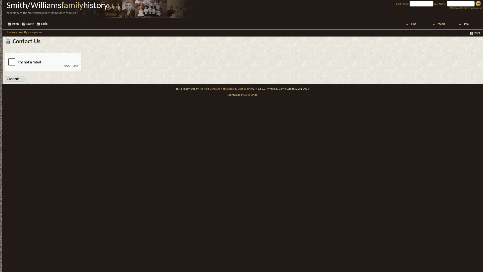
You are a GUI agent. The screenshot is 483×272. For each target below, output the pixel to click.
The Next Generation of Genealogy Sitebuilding (225, 89)
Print (477, 33)
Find (413, 24)
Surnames (476, 8)
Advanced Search (459, 8)
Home (15, 24)
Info (466, 24)
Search (30, 24)
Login (44, 24)
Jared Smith (251, 95)
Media (441, 24)
